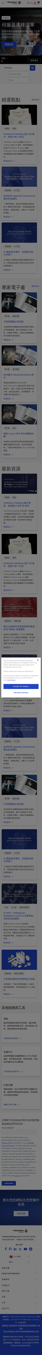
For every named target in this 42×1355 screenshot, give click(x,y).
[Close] (37, 660)
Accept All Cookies (21, 686)
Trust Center (10, 680)
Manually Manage (21, 692)
